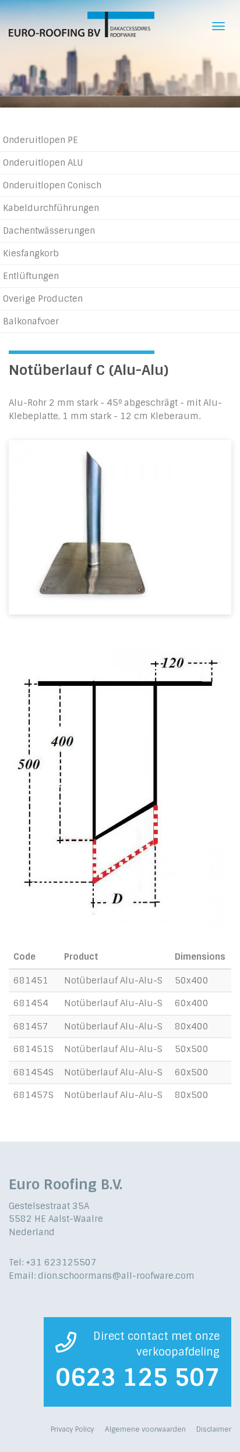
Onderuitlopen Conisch (52, 185)
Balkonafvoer (31, 321)
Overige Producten (43, 299)
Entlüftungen (31, 276)
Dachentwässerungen (49, 231)
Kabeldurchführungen (51, 208)
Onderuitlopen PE (40, 140)
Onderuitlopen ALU (43, 163)
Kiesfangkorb (31, 253)
